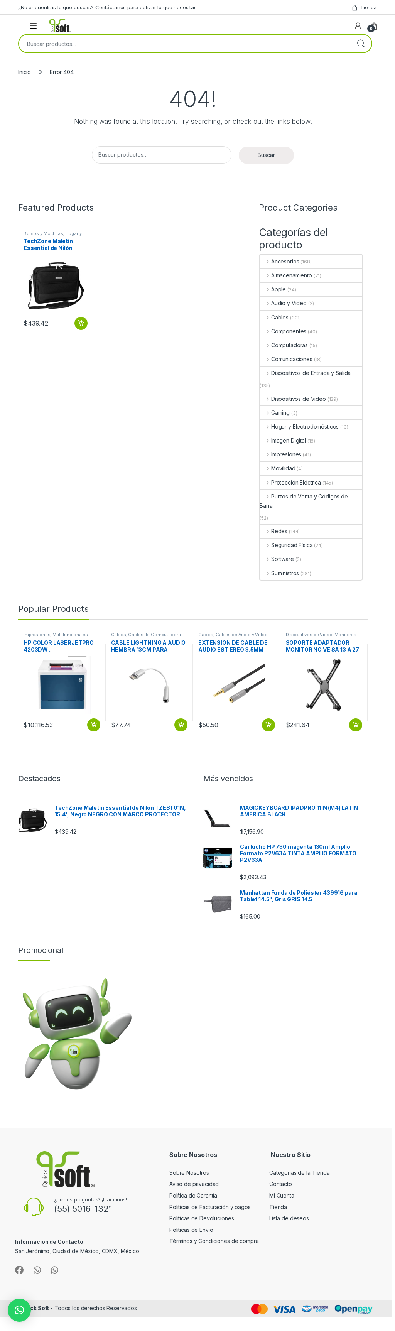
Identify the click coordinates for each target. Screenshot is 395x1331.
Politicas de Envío (191, 1229)
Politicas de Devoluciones (201, 1218)
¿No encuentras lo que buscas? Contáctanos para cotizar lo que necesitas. (108, 7)
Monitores (345, 634)
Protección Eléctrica (296, 482)
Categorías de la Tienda (299, 1172)
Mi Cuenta (281, 1195)
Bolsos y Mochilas (43, 233)
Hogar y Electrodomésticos (52, 236)
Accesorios (285, 261)
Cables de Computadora (154, 634)
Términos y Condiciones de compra (214, 1241)
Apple (278, 289)
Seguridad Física (292, 545)
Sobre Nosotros (189, 1172)
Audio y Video (289, 303)
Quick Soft (35, 1308)
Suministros (285, 573)
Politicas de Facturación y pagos (210, 1207)
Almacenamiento (291, 275)
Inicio (24, 72)
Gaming (280, 412)
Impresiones (286, 454)
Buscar (360, 43)
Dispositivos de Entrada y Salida (311, 373)
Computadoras (289, 345)
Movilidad (283, 468)
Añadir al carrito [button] (80, 323)
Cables (280, 317)
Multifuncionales (70, 634)
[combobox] (184, 43)
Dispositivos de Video (298, 398)
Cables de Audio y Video (242, 634)
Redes (279, 531)
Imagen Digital (288, 440)
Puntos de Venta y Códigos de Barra (304, 501)
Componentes (288, 331)
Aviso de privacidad (194, 1184)
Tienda (368, 7)
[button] (19, 1310)
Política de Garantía (194, 1195)
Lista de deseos (289, 1218)
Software (282, 559)
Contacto (280, 1184)
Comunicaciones (291, 359)
